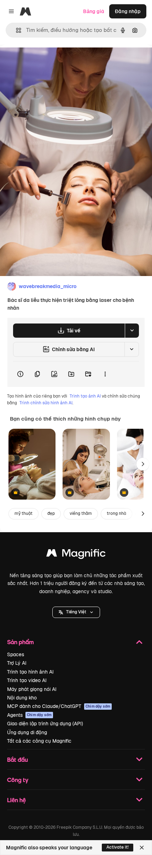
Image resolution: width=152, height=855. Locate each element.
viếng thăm (81, 513)
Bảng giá (93, 11)
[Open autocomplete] (15, 30)
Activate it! (117, 847)
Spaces (15, 654)
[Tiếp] (142, 464)
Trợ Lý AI (17, 663)
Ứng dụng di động (27, 732)
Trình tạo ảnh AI (85, 396)
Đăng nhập (128, 11)
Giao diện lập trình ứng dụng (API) (45, 723)
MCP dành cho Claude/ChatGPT (58, 706)
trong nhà (116, 513)
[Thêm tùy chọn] (105, 374)
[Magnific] (76, 554)
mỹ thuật (23, 513)
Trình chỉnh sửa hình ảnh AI (45, 403)
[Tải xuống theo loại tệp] (132, 331)
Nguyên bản (50, 60)
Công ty (17, 779)
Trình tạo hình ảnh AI (30, 672)
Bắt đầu (17, 759)
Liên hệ (16, 800)
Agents (29, 715)
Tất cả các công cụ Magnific (39, 741)
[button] (76, 612)
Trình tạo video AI (27, 680)
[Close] (142, 847)
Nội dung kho (22, 697)
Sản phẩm (20, 642)
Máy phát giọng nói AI (32, 689)
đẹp (51, 513)
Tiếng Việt (76, 612)
